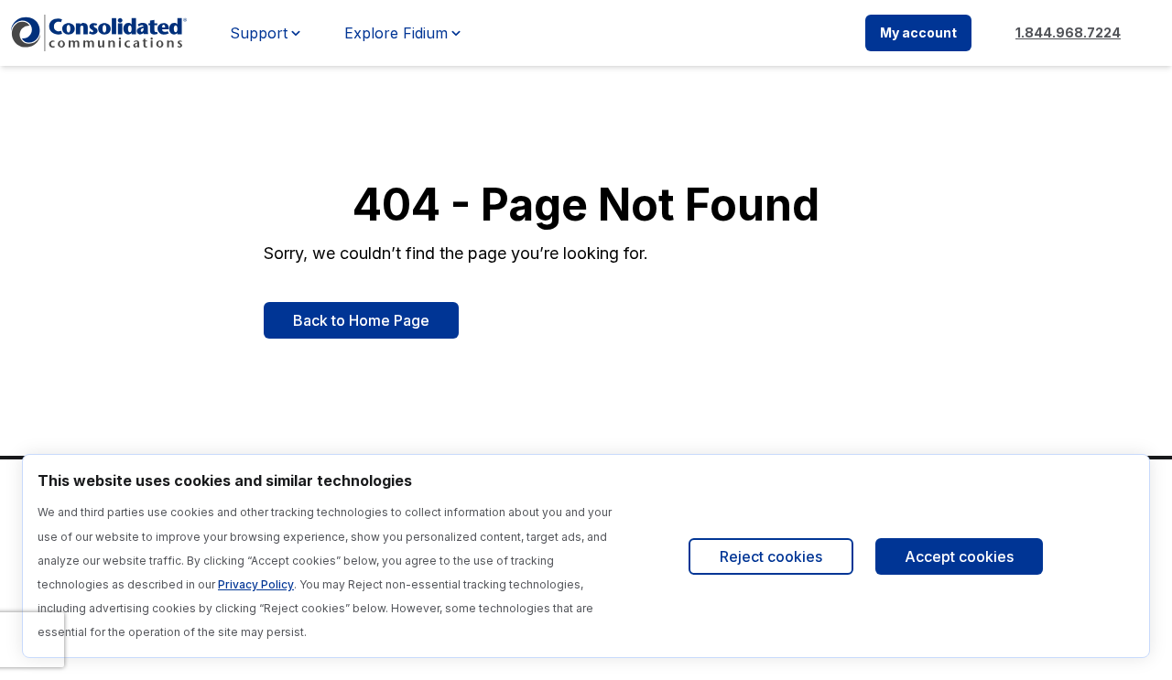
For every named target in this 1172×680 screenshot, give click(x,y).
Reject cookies (771, 556)
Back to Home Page (361, 320)
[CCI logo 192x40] (99, 33)
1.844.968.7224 (1068, 32)
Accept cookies (959, 556)
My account (918, 32)
